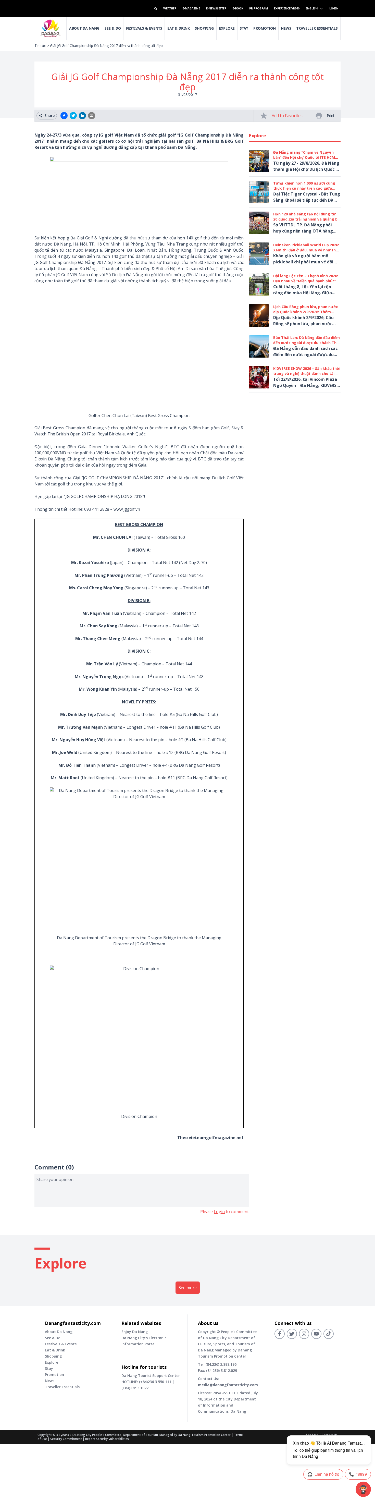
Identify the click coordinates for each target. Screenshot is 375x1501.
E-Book (237, 8)
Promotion (264, 28)
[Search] (155, 8)
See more (188, 1287)
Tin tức (40, 45)
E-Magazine (191, 8)
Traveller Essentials (317, 28)
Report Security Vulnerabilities (107, 1439)
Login (334, 8)
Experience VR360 (286, 8)
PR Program (258, 8)
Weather (169, 8)
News (286, 28)
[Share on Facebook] (64, 115)
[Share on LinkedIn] (82, 115)
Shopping (204, 28)
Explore (227, 28)
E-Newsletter (216, 8)
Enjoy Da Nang (134, 1331)
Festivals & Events (144, 28)
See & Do (113, 28)
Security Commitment (66, 1439)
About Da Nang (84, 28)
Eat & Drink (178, 28)
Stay (244, 28)
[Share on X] (73, 115)
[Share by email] (92, 115)
